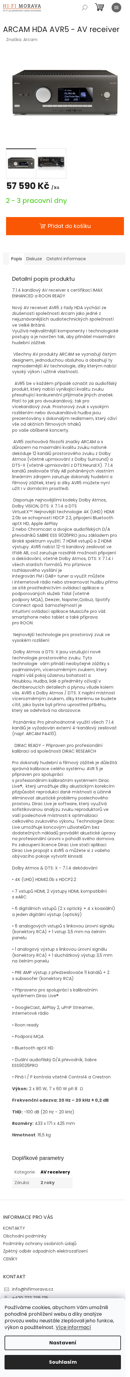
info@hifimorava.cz (32, 1289)
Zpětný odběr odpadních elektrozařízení (45, 1251)
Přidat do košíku (69, 226)
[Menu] (116, 8)
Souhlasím (63, 1362)
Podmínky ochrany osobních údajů (39, 1244)
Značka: (21, 40)
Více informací (73, 1327)
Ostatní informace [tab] (66, 259)
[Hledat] (85, 8)
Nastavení (62, 1342)
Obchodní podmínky (25, 1236)
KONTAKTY (14, 1228)
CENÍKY (10, 1259)
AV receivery (55, 1172)
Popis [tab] (16, 259)
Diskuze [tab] (34, 259)
